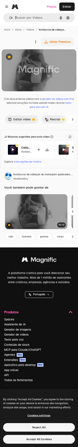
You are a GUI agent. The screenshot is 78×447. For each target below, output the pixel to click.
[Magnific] (39, 260)
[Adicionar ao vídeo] (38, 149)
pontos (44, 236)
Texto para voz (14, 339)
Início (7, 29)
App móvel (11, 370)
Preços (51, 7)
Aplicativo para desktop (23, 365)
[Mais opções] (35, 42)
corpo (60, 236)
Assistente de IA (15, 324)
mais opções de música (27, 161)
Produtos (11, 312)
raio (11, 236)
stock (18, 29)
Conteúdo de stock (17, 345)
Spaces (9, 319)
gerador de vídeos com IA (57, 99)
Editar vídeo (19, 120)
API (6, 375)
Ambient (26, 151)
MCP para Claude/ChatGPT (22, 350)
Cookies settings (38, 415)
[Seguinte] (72, 119)
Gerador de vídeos (16, 334)
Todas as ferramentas (18, 380)
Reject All (39, 427)
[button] (39, 294)
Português (39, 294)
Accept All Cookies (39, 439)
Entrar (67, 7)
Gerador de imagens (17, 329)
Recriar (53, 120)
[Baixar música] (47, 149)
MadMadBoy (20, 178)
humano (26, 236)
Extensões (14, 360)
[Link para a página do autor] (8, 176)
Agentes (13, 355)
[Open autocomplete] (9, 17)
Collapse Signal (26, 147)
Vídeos (30, 29)
